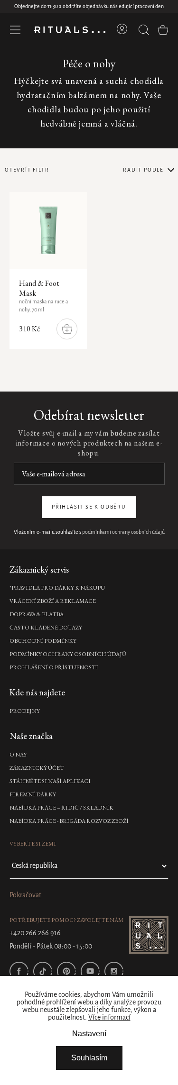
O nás (18, 754)
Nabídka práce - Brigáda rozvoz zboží (69, 821)
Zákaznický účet (36, 768)
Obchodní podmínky (42, 641)
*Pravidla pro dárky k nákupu (57, 588)
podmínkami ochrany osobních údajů (123, 532)
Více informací (109, 1017)
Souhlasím (89, 1058)
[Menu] (15, 30)
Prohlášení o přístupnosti (53, 667)
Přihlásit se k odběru (89, 507)
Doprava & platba (36, 614)
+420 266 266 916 (35, 933)
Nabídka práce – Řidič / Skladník (61, 807)
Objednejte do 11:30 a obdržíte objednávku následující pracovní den (89, 6)
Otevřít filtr (27, 170)
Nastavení (89, 1034)
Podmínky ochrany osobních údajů (67, 654)
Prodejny (24, 711)
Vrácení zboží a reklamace (52, 601)
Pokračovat (25, 895)
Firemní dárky (32, 794)
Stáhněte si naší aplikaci (50, 781)
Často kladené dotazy (45, 627)
